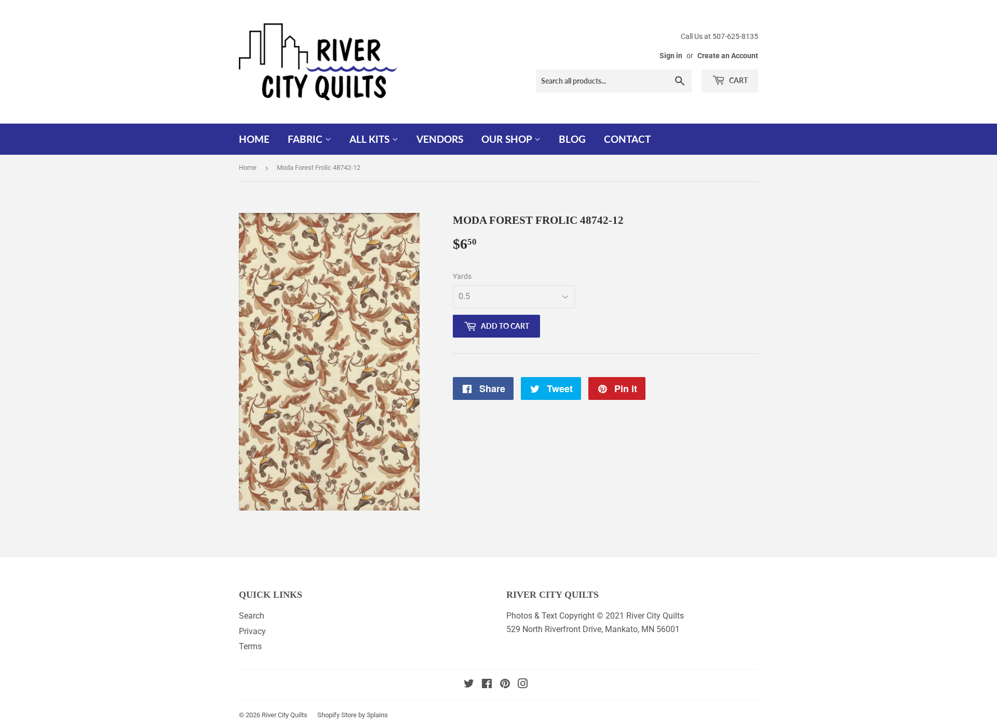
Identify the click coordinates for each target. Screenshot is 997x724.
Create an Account (727, 55)
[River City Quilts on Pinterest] (505, 685)
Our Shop (507, 139)
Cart (737, 80)
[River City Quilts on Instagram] (523, 685)
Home (254, 139)
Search (251, 616)
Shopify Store (337, 715)
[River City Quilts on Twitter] (469, 685)
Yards (462, 276)
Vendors (439, 139)
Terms (250, 646)
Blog (572, 139)
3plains (377, 715)
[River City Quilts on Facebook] (486, 685)
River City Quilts (284, 715)
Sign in (670, 55)
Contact (627, 139)
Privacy (252, 631)
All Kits (370, 139)
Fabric (306, 139)
